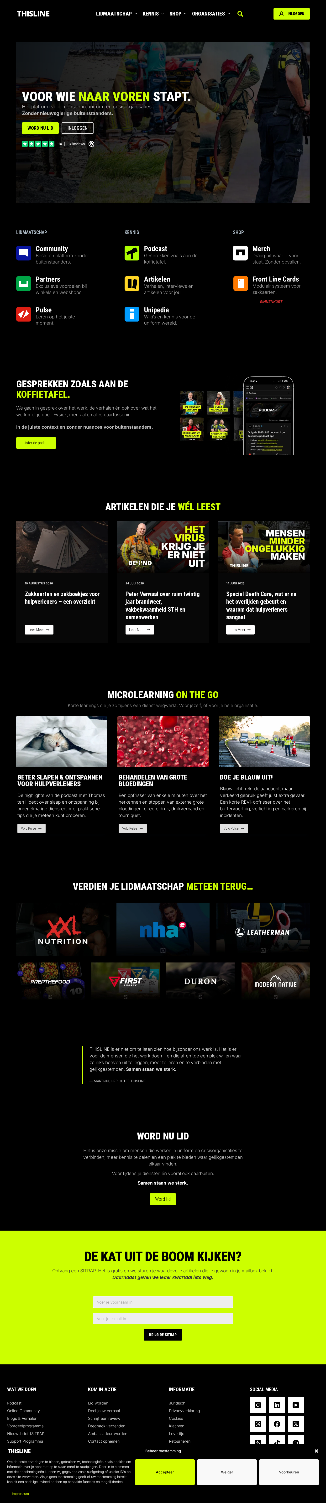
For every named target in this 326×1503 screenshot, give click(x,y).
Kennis (151, 14)
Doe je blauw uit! (246, 777)
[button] (316, 1451)
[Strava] (258, 1443)
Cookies (176, 1418)
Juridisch (177, 1403)
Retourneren (179, 1441)
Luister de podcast (36, 443)
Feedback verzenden (106, 1426)
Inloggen (296, 13)
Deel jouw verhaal (104, 1410)
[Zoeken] (240, 14)
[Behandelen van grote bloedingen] (162, 741)
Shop (175, 14)
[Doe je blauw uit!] (264, 741)
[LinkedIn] (277, 1405)
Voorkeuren (289, 1472)
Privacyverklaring (184, 1410)
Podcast (14, 1403)
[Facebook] (277, 1424)
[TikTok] (277, 1443)
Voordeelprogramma (25, 1426)
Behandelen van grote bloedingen (153, 780)
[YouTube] (296, 1405)
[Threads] (258, 1424)
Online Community (23, 1410)
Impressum (20, 1494)
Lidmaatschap (114, 14)
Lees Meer (40, 631)
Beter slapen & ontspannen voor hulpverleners (59, 780)
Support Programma (25, 1441)
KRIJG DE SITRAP (163, 1334)
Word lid (163, 1199)
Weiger (227, 1472)
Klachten (176, 1426)
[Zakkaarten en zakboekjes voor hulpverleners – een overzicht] (62, 547)
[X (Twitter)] (296, 1424)
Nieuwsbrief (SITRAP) (26, 1433)
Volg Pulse (33, 829)
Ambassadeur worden (107, 1433)
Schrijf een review (104, 1418)
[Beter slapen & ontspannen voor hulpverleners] (61, 741)
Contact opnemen (104, 1441)
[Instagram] (258, 1405)
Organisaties (208, 14)
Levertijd (176, 1433)
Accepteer (165, 1472)
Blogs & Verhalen (22, 1418)
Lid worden (98, 1403)
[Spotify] (296, 1443)
